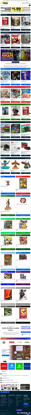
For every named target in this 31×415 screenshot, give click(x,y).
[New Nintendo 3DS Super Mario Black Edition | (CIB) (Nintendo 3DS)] (25, 128)
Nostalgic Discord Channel (18, 398)
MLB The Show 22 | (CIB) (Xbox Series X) (5, 27)
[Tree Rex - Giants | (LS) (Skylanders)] (25, 164)
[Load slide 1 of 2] (13, 10)
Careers (9, 404)
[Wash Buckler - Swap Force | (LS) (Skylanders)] (5, 164)
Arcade (17, 399)
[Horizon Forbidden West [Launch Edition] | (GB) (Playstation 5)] (5, 75)
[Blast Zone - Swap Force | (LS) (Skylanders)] (15, 164)
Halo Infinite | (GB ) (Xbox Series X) (5, 116)
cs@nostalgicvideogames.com (4, 403)
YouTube (17, 405)
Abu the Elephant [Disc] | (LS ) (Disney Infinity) (21, 204)
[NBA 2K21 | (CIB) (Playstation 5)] (25, 75)
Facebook (17, 402)
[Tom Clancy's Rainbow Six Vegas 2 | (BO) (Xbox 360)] (15, 39)
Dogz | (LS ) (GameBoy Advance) (5, 245)
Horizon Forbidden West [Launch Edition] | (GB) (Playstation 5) (5, 81)
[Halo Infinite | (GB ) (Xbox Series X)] (5, 111)
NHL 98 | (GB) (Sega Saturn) (19, 300)
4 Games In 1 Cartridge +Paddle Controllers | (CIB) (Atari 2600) (22, 280)
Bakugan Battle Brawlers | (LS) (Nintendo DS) (21, 244)
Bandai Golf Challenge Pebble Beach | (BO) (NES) (25, 44)
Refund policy (6, 410)
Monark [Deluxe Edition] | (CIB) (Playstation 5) (14, 81)
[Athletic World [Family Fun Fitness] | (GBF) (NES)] (5, 128)
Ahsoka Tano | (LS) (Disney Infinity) (5, 211)
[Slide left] (1, 23)
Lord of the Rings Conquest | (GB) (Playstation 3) (15, 27)
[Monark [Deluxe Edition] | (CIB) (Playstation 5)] (15, 75)
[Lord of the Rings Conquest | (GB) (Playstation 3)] (15, 21)
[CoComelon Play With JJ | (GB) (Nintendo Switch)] (25, 93)
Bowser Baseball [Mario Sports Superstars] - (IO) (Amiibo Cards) (23, 189)
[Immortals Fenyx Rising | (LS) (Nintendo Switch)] (15, 93)
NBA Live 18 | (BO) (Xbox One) (4, 44)
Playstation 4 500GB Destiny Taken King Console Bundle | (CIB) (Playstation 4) (15, 152)
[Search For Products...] (29, 5)
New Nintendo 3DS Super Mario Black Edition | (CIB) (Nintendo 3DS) (25, 134)
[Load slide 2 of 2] (15, 10)
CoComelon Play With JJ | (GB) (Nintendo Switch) (24, 99)
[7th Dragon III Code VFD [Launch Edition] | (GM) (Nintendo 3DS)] (25, 21)
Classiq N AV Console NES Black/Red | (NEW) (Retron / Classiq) (25, 152)
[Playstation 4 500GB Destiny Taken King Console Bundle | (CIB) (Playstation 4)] (15, 146)
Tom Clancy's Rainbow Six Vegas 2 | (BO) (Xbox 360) (15, 44)
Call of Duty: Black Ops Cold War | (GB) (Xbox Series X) (15, 116)
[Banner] (4, 342)
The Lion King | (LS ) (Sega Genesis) (5, 300)
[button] (1, 3)
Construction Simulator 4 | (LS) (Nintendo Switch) (4, 99)
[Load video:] (15, 352)
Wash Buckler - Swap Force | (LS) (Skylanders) (4, 170)
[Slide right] (29, 23)
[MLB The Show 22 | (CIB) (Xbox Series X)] (5, 21)
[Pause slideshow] (18, 11)
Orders (9, 398)
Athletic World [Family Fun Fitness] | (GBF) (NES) (5, 134)
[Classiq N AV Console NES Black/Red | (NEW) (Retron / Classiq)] (25, 146)
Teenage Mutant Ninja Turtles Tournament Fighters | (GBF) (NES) (15, 134)
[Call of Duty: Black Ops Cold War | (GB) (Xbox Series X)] (15, 111)
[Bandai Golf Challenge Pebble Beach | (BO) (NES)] (25, 39)
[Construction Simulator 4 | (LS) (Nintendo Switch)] (5, 93)
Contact (9, 405)
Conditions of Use (10, 401)
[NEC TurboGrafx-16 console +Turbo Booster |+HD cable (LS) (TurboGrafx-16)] (5, 146)
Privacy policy (2, 410)
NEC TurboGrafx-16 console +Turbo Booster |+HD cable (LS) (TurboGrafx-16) (5, 152)
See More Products (8, 193)
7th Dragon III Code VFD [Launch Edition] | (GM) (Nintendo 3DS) (25, 27)
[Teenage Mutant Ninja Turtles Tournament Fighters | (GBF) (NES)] (15, 128)
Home (9, 397)
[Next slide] (17, 11)
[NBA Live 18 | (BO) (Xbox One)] (5, 39)
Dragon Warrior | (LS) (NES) (4, 265)
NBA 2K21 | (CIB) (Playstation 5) (25, 80)
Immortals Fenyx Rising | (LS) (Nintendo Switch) (14, 99)
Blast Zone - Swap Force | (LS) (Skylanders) (14, 170)
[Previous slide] (12, 11)
